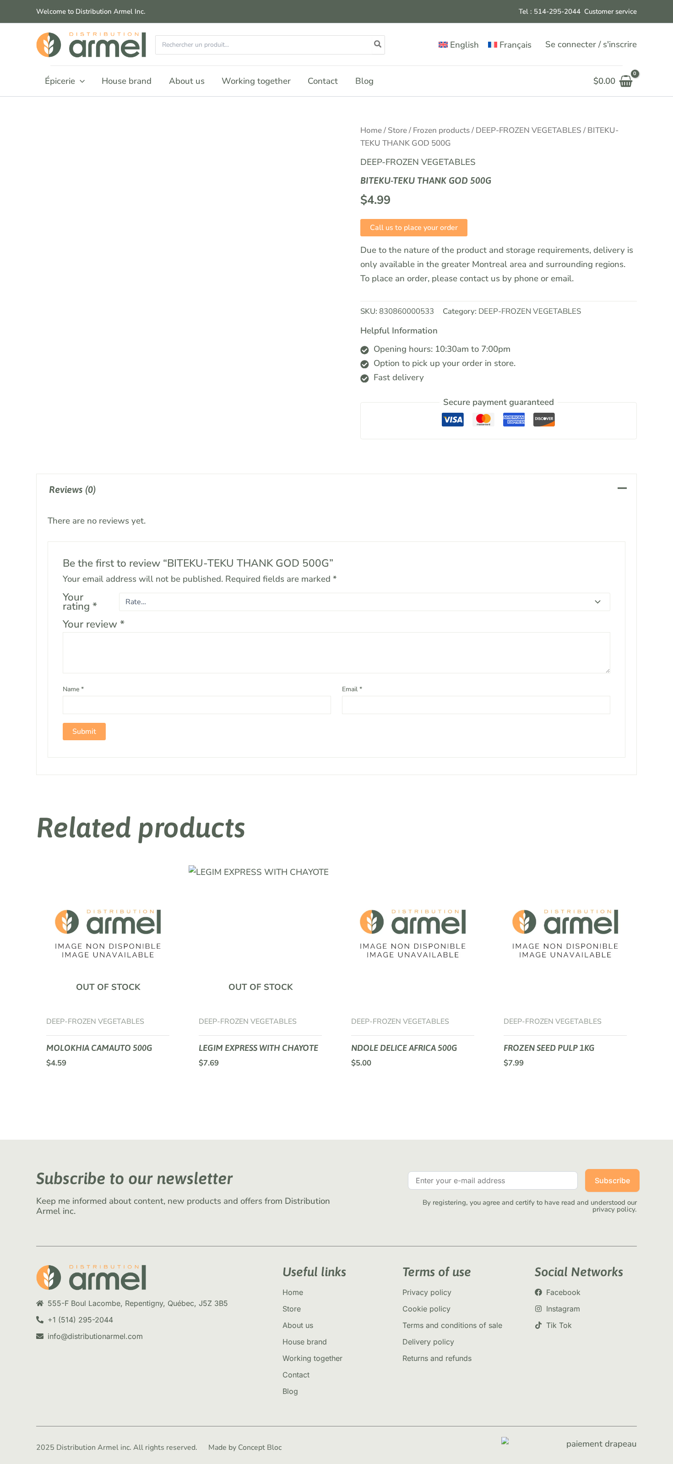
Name (73, 689)
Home (371, 130)
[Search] (378, 45)
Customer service (610, 11)
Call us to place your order (414, 228)
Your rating (80, 602)
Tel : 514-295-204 (547, 11)
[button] (80, 81)
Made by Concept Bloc (245, 1447)
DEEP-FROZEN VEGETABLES (528, 130)
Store (397, 130)
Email (352, 689)
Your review (94, 624)
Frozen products (441, 130)
